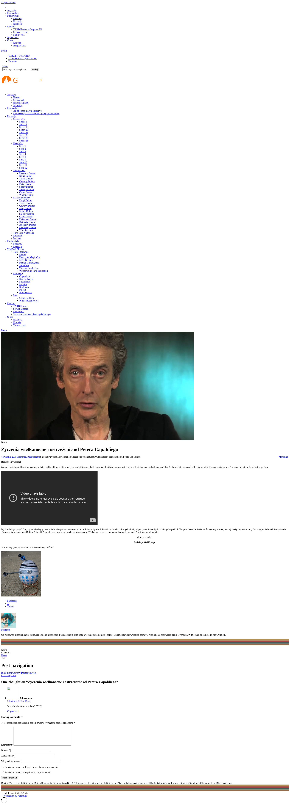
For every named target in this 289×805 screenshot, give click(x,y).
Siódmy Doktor (26, 189)
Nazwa (5, 750)
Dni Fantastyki (26, 279)
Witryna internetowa (10, 761)
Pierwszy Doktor (27, 173)
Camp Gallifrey (26, 298)
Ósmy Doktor (25, 192)
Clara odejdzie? (8, 675)
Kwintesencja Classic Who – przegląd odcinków (36, 113)
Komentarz (7, 745)
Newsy (16, 97)
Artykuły (11, 10)
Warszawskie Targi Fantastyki (33, 271)
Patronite (12, 61)
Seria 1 (22, 146)
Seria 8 (22, 157)
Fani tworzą (19, 34)
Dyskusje (17, 24)
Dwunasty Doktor (27, 227)
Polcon (22, 290)
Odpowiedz (12, 711)
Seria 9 (22, 159)
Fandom (11, 26)
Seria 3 (22, 151)
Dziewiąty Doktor (27, 219)
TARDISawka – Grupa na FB (27, 29)
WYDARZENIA (15, 249)
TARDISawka (20, 306)
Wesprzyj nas (19, 45)
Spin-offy (17, 235)
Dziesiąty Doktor (27, 222)
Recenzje (17, 21)
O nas (10, 40)
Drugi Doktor (25, 176)
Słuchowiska (19, 170)
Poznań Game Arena (29, 262)
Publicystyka (13, 15)
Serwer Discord (20, 32)
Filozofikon (24, 281)
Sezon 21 (23, 132)
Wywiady (17, 105)
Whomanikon (25, 292)
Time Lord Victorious (23, 233)
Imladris (23, 284)
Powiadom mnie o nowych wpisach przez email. (28, 772)
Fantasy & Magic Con (29, 257)
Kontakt (17, 43)
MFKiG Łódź (26, 260)
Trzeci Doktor (26, 178)
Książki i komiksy (21, 197)
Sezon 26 (23, 140)
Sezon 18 (23, 127)
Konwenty (18, 273)
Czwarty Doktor (27, 181)
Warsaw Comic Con (29, 268)
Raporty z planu (20, 102)
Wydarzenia (13, 37)
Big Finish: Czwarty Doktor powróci (18, 673)
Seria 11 (23, 165)
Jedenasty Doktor (27, 224)
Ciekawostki (19, 100)
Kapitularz (24, 287)
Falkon (22, 254)
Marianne (35, 456)
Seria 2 (22, 149)
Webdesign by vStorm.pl (15, 795)
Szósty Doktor (26, 186)
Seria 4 (22, 154)
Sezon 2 (23, 124)
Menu (4, 50)
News (4, 655)
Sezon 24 (23, 135)
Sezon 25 (23, 138)
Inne (15, 295)
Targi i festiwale (20, 252)
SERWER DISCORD (19, 56)
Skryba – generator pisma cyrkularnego (32, 314)
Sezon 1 (23, 121)
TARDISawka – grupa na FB (22, 58)
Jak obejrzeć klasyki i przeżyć (27, 111)
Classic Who (19, 119)
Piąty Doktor (25, 184)
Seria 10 (23, 162)
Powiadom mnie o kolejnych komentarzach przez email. (31, 767)
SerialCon (24, 265)
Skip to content (8, 2)
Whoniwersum (26, 195)
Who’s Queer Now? (28, 300)
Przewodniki (13, 13)
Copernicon (24, 276)
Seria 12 (23, 167)
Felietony (17, 18)
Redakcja (17, 319)
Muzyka (17, 238)
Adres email (7, 755)
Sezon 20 (23, 130)
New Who (18, 143)
